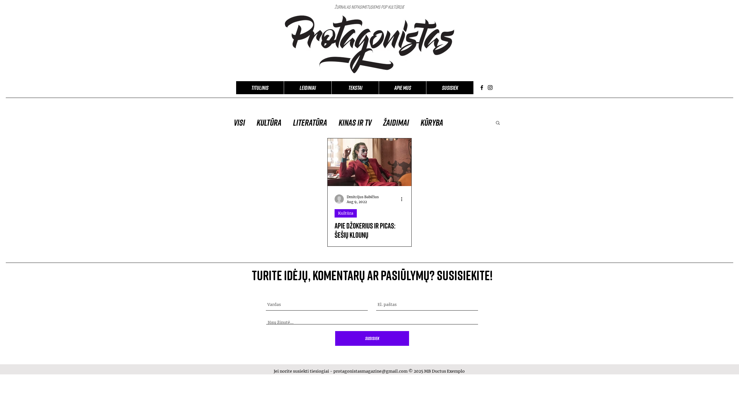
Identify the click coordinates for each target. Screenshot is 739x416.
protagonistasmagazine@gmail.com (370, 371)
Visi (239, 122)
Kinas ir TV (355, 122)
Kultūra (269, 122)
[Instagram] (490, 87)
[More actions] (403, 199)
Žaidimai (396, 122)
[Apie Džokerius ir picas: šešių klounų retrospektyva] (369, 162)
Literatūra (310, 122)
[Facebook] (482, 87)
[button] (498, 123)
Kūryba (432, 122)
